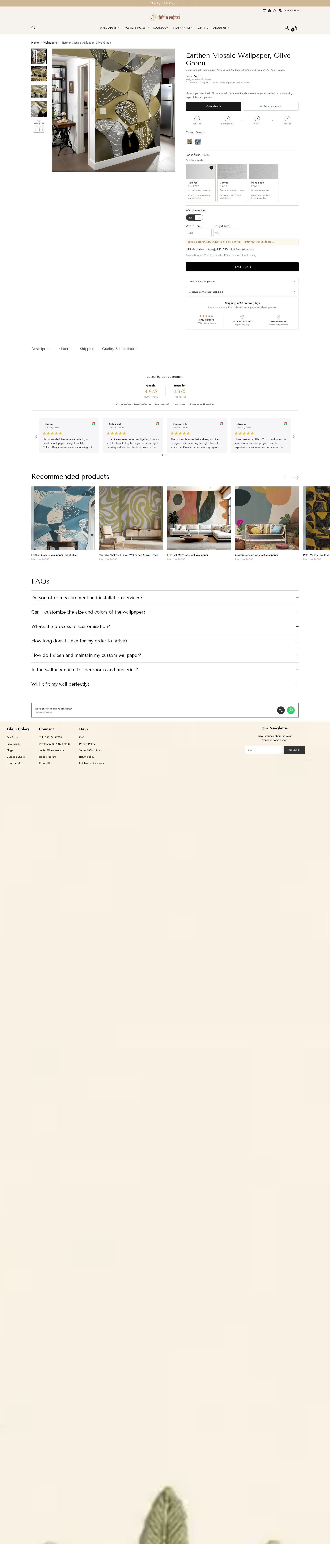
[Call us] (281, 710)
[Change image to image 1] (39, 56)
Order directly (213, 106)
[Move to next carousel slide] (295, 477)
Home (35, 43)
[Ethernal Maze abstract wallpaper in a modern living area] (199, 518)
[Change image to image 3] (39, 91)
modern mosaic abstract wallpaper (256, 555)
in (199, 217)
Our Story (12, 737)
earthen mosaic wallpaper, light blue (54, 555)
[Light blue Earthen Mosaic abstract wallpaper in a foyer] (63, 518)
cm (190, 217)
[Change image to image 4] (39, 109)
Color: (195, 132)
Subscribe (294, 750)
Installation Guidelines (91, 763)
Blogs (10, 750)
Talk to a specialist (273, 106)
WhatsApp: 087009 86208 (54, 744)
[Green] (189, 141)
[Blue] (198, 141)
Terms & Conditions (90, 750)
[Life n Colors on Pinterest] (269, 10)
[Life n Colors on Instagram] (264, 10)
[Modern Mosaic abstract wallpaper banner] (267, 518)
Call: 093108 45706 (50, 737)
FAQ (81, 737)
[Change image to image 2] (39, 73)
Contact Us (45, 763)
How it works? (15, 763)
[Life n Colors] (165, 17)
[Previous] (134, 3)
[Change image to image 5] (39, 126)
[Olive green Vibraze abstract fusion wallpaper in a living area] (131, 518)
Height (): (223, 226)
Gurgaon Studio (16, 757)
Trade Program (47, 757)
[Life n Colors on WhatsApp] (274, 10)
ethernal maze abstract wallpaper (187, 555)
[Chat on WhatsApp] (291, 710)
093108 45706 (291, 10)
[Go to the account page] (286, 28)
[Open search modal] (33, 28)
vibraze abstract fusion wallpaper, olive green (128, 555)
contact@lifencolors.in (51, 750)
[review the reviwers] (93, 424)
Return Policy (86, 757)
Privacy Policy (87, 744)
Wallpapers (50, 43)
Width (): (194, 226)
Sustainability (14, 744)
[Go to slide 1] (162, 455)
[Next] (196, 3)
